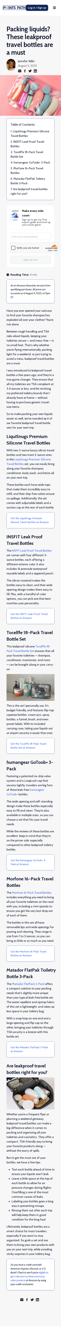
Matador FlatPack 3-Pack (28, 984)
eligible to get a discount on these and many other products (29, 1276)
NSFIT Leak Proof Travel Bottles (32, 550)
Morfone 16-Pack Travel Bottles (31, 892)
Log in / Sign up (37, 7)
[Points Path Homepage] (14, 7)
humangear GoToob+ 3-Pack (32, 162)
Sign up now (30, 259)
